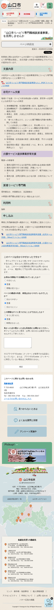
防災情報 (27, 14)
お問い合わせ (42, 595)
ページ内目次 (27, 44)
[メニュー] (43, 6)
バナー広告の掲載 (27, 600)
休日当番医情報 (44, 14)
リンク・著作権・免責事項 (18, 591)
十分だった (11, 280)
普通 (8, 284)
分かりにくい (12, 307)
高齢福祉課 (8, 383)
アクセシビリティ (10, 595)
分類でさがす (23, 21)
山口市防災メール (10, 14)
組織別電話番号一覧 (14, 499)
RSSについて (27, 595)
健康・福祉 (45, 21)
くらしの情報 (35, 21)
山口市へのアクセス (40, 499)
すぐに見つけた (13, 315)
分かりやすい (12, 299)
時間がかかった (13, 323)
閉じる (51, 598)
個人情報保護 (38, 591)
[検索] (50, 6)
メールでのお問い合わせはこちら (17, 399)
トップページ (12, 21)
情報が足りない (13, 288)
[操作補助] (37, 6)
